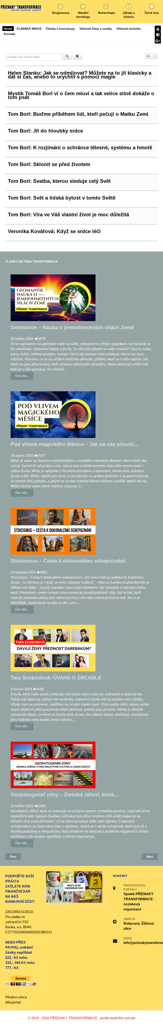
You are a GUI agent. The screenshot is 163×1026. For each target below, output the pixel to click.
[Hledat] (67, 56)
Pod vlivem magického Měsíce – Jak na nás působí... (74, 444)
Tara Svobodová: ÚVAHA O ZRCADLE (56, 678)
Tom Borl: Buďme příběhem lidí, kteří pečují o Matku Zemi (78, 114)
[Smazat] (77, 56)
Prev (13, 856)
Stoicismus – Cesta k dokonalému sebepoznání (68, 561)
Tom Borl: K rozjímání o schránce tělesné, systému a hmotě (80, 147)
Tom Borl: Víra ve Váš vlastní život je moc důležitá (68, 214)
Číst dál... (22, 375)
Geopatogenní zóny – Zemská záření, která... (64, 794)
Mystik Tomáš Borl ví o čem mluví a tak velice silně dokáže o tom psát (81, 95)
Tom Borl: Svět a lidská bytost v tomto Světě (61, 198)
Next (149, 856)
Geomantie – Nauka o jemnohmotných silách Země (72, 327)
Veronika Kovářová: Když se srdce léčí (54, 231)
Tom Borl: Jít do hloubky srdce (45, 131)
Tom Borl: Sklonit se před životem (49, 164)
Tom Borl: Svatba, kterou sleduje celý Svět (59, 181)
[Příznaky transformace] (21, 8)
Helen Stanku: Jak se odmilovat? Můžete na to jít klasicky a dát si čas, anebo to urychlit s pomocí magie (79, 75)
